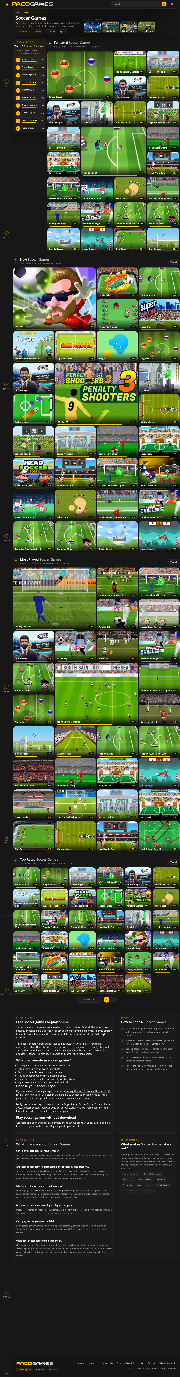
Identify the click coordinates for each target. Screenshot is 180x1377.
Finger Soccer (70, 1104)
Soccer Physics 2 (87, 1104)
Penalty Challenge (72, 1094)
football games (57, 1043)
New (35, 259)
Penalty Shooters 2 (75, 1091)
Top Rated (39, 859)
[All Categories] (6, 1373)
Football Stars (67, 1107)
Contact (81, 1363)
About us (93, 1363)
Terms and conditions (127, 1363)
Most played (50, 31)
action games (84, 1053)
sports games (53, 1053)
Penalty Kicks (92, 1094)
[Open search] (164, 4)
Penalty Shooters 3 (96, 1091)
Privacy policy (107, 1363)
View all (173, 262)
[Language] (173, 4)
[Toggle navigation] (7, 5)
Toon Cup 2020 (48, 1107)
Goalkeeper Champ (52, 1094)
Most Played (40, 559)
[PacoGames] (34, 1364)
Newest (38, 31)
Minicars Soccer (30, 1107)
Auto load (89, 999)
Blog (142, 1363)
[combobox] (139, 4)
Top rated (63, 31)
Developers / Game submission (162, 1363)
